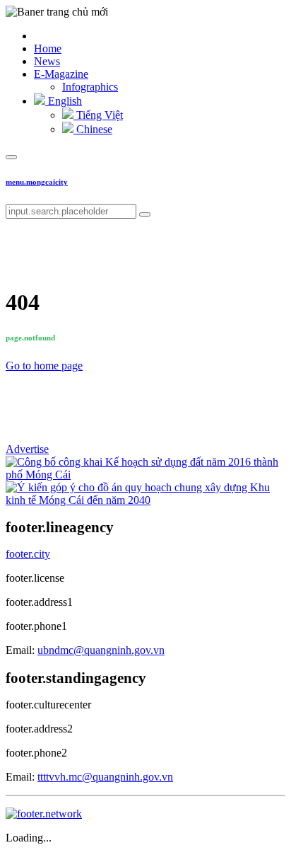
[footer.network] (44, 814)
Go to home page (44, 366)
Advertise (27, 449)
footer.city (28, 554)
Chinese (92, 129)
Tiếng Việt (98, 115)
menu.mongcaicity (37, 182)
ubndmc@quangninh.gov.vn (101, 650)
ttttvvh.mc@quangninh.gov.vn (105, 777)
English (63, 101)
